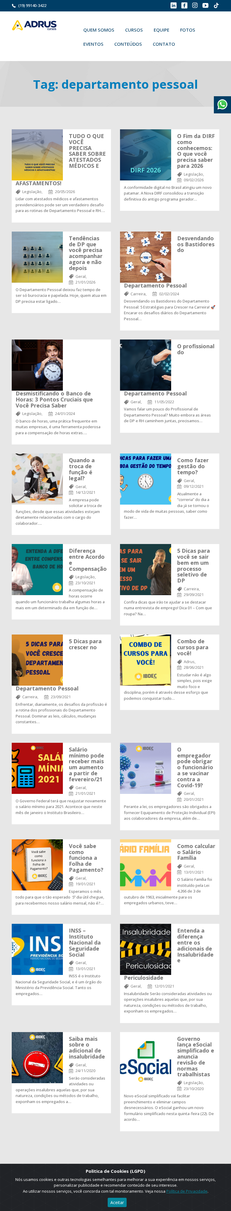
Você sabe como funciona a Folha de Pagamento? (86, 857)
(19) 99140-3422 (32, 5)
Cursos (134, 30)
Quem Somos (98, 30)
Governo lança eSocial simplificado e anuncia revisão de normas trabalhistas (195, 1056)
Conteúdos (128, 44)
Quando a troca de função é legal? (82, 468)
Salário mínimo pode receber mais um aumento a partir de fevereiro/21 (86, 764)
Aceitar (117, 1202)
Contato (164, 44)
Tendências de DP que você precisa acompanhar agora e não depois (86, 253)
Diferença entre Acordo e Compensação (88, 559)
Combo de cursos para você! (192, 647)
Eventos (93, 44)
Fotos (187, 30)
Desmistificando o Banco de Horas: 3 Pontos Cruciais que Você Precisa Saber (54, 399)
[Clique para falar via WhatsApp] (222, 102)
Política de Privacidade (187, 1191)
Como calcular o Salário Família (196, 852)
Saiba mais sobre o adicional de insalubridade (87, 1047)
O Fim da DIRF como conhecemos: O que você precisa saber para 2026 (196, 150)
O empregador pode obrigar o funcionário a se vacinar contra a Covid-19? (195, 767)
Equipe (161, 30)
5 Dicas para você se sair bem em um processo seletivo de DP (193, 565)
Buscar (189, 43)
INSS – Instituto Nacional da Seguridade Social (85, 942)
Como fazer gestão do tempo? (193, 466)
